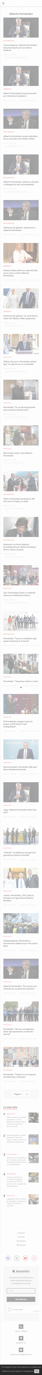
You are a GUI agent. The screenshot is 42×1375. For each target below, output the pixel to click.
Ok (37, 1371)
